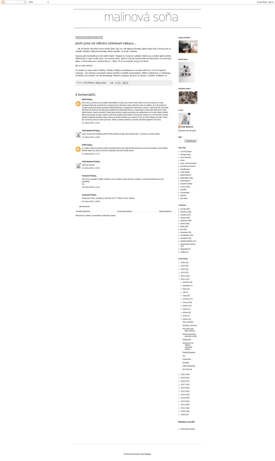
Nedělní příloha (186, 241)
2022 (183, 276)
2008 (183, 415)
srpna (185, 296)
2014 (183, 395)
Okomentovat (84, 207)
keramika (184, 232)
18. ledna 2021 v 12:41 (91, 187)
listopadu (186, 286)
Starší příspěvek (165, 211)
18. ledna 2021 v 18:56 (91, 202)
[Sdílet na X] (121, 82)
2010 (183, 408)
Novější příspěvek (83, 211)
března (186, 312)
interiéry (183, 212)
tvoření (183, 224)
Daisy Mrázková (189, 366)
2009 (183, 411)
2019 (183, 378)
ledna (185, 319)
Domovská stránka (124, 211)
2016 (183, 388)
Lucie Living (185, 187)
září (184, 292)
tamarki (183, 195)
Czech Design (185, 152)
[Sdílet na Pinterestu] (127, 82)
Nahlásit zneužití (186, 422)
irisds (182, 160)
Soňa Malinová (88, 131)
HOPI (84, 99)
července (186, 299)
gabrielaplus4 (185, 175)
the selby (183, 198)
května (185, 306)
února (185, 316)
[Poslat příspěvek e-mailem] (111, 83)
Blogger (148, 454)
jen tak (183, 209)
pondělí (183, 190)
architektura (185, 235)
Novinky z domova (190, 326)
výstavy (183, 218)
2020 (183, 374)
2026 (183, 263)
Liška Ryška (185, 172)
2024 (183, 269)
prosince (186, 282)
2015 (183, 391)
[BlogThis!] (118, 82)
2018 (183, 381)
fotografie (184, 249)
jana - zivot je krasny (188, 163)
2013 (183, 398)
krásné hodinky (186, 184)
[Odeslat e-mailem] (116, 82)
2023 (183, 273)
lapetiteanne (185, 169)
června (186, 302)
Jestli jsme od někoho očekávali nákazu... (188, 346)
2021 (183, 279)
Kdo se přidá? (188, 322)
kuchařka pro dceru (188, 166)
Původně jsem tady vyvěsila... (189, 330)
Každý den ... (188, 340)
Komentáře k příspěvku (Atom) (104, 216)
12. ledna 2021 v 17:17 (91, 154)
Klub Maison (185, 181)
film (181, 229)
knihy (182, 226)
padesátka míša (186, 178)
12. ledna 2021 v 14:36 (91, 137)
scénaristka (184, 193)
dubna (185, 309)
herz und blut (185, 157)
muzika (183, 215)
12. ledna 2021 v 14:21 (91, 123)
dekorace (184, 221)
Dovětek (186, 363)
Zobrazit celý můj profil (187, 131)
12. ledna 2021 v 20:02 (91, 168)
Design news (185, 155)
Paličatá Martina (189, 352)
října (185, 289)
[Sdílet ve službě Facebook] (124, 82)
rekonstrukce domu (187, 244)
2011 (183, 405)
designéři (184, 238)
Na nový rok (187, 369)
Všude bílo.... (188, 359)
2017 (183, 384)
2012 (183, 401)
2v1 (184, 356)
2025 (183, 266)
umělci (183, 252)
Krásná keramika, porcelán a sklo (190, 335)
